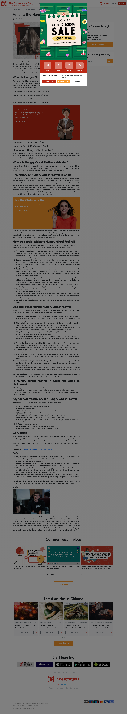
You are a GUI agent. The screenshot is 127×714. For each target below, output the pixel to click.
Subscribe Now (49, 82)
